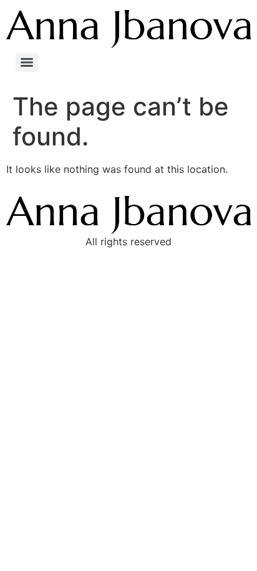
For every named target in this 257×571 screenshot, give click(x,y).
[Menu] (27, 62)
